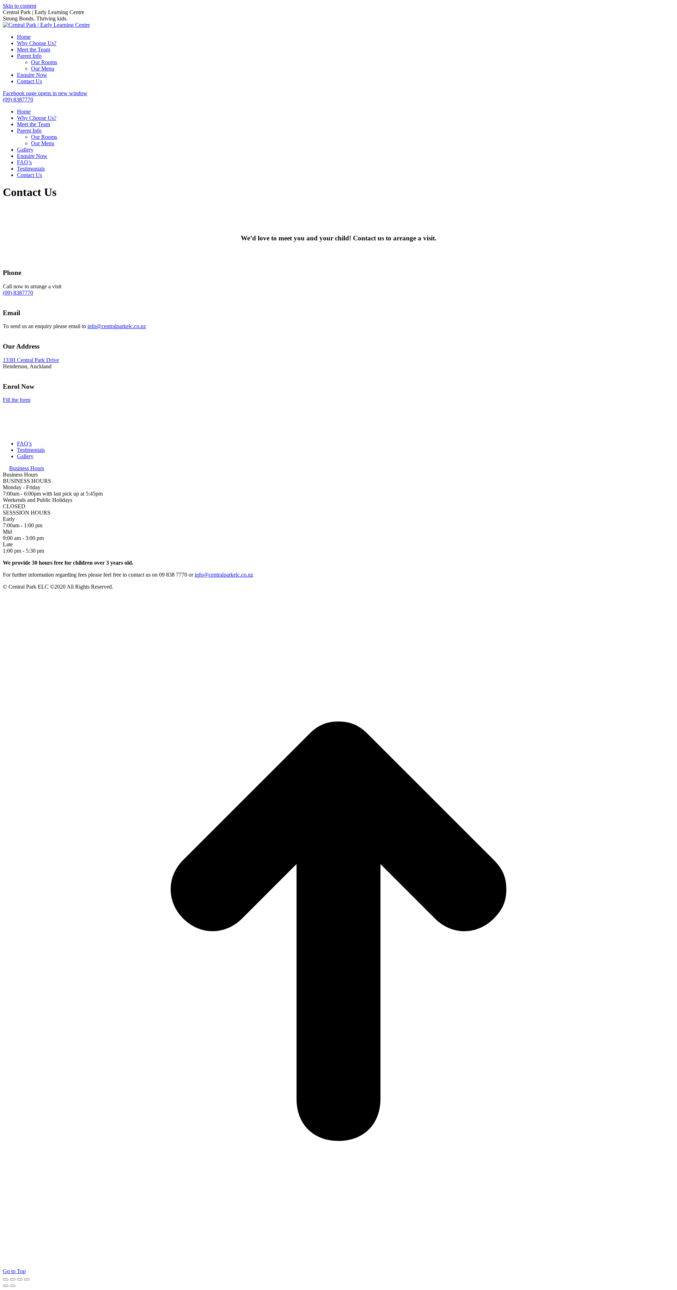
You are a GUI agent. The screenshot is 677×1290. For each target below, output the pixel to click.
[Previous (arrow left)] (5, 1286)
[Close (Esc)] (5, 1279)
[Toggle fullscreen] (20, 1279)
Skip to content (19, 6)
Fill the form (16, 400)
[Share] (13, 1279)
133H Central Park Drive (31, 360)
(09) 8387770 (18, 293)
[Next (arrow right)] (13, 1286)
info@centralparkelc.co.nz (116, 326)
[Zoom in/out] (27, 1279)
